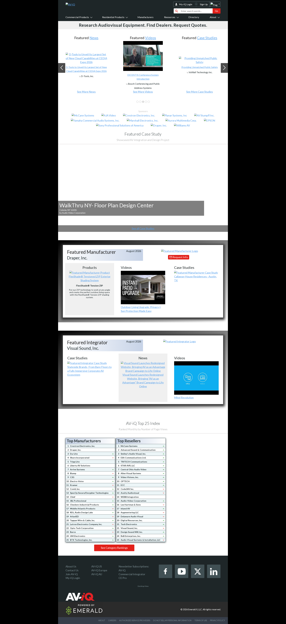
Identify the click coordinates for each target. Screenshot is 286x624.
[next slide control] (224, 68)
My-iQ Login (185, 4)
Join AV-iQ (72, 574)
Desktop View (143, 586)
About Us (71, 566)
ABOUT (101, 620)
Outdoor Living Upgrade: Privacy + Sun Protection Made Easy (141, 309)
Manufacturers (145, 17)
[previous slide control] (61, 68)
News (94, 38)
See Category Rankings (114, 547)
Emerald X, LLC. (195, 609)
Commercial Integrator (132, 574)
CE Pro (123, 578)
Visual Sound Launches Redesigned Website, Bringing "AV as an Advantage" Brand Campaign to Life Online (143, 380)
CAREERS (112, 620)
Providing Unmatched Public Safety (199, 67)
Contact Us (72, 570)
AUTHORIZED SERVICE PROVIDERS (134, 620)
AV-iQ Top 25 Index (143, 423)
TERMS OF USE (200, 620)
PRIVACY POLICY (217, 620)
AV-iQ (122, 570)
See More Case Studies (199, 91)
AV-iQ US (96, 566)
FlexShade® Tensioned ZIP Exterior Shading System (90, 278)
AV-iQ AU (96, 574)
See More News (86, 91)
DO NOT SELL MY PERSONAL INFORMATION (172, 620)
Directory (193, 17)
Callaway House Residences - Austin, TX (195, 278)
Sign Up (204, 4)
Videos (150, 38)
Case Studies (207, 38)
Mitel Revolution (184, 397)
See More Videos (143, 91)
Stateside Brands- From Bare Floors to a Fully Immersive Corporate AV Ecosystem (89, 370)
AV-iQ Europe (99, 570)
